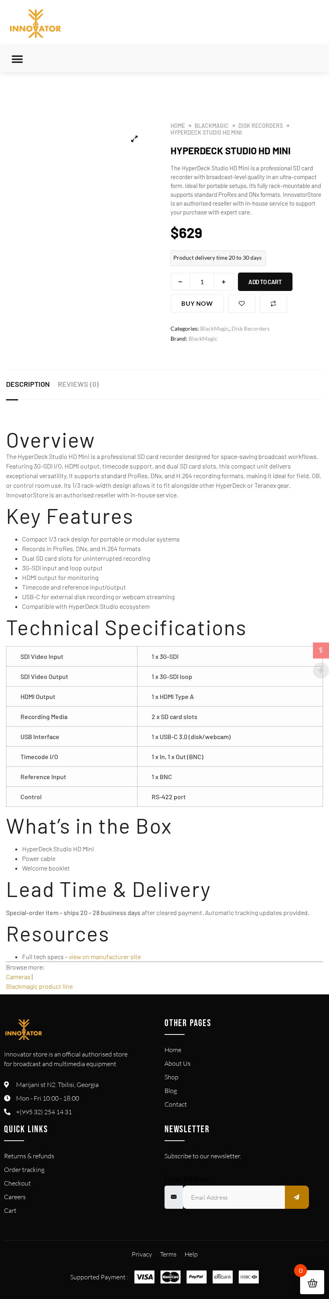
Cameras (18, 976)
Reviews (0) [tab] (78, 384)
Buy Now (197, 303)
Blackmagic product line (39, 986)
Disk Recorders (260, 125)
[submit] (297, 1197)
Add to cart (265, 281)
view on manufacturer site (105, 956)
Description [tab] (28, 384)
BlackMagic (212, 125)
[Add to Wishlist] (242, 303)
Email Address (186, 1178)
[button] (17, 59)
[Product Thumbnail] (134, 138)
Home (178, 125)
